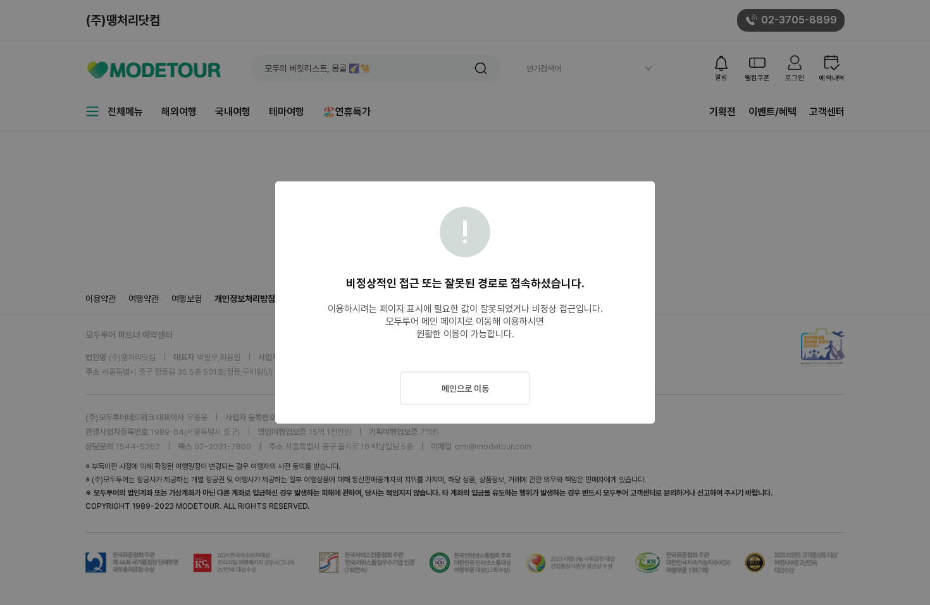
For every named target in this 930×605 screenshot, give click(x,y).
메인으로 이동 (465, 389)
